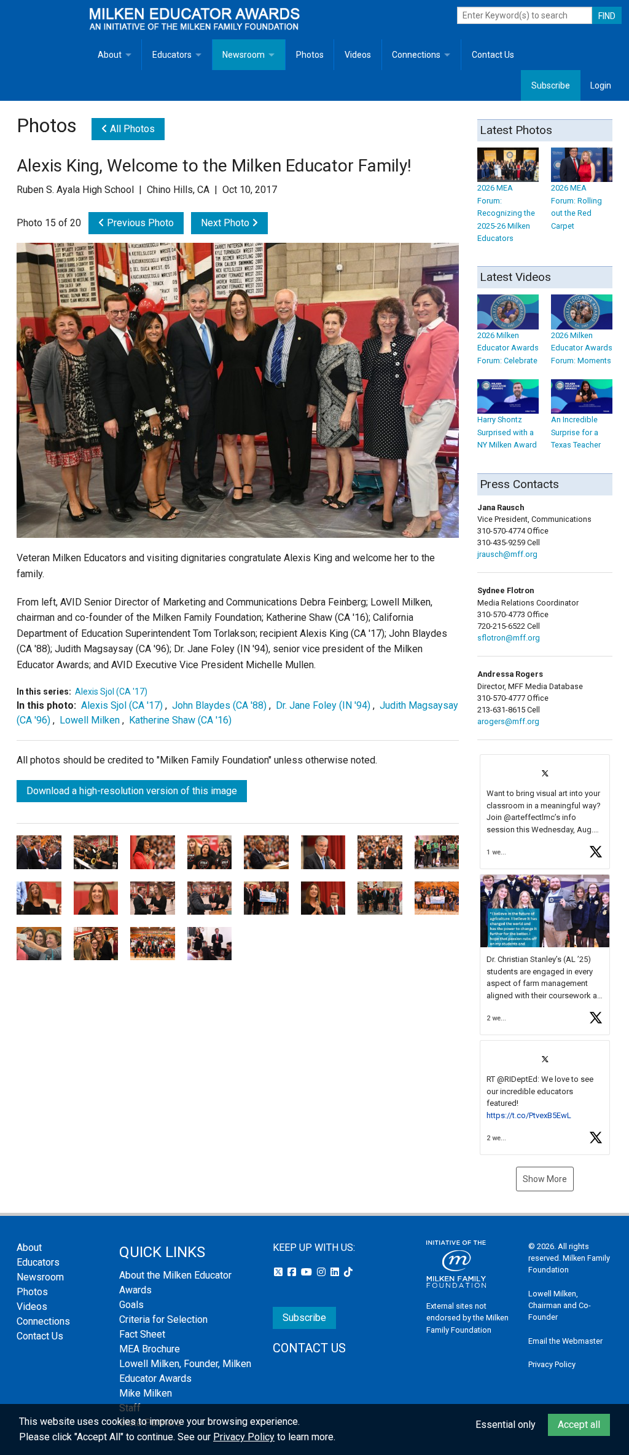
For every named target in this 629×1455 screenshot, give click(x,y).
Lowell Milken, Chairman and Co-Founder (559, 1305)
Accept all (579, 1424)
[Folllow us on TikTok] (348, 1272)
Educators (172, 55)
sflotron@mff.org (508, 637)
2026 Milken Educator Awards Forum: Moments (581, 348)
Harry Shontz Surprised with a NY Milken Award (507, 432)
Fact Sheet (142, 1334)
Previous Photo (139, 223)
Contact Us (493, 55)
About (110, 55)
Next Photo (226, 223)
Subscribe (550, 85)
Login (600, 85)
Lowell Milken (91, 720)
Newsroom (243, 55)
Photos (310, 55)
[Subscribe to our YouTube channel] (308, 1272)
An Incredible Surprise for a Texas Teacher (576, 432)
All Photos (131, 129)
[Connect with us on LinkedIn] (336, 1272)
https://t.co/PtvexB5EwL (528, 1115)
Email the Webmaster (565, 1341)
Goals (131, 1305)
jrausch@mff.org (507, 554)
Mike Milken (145, 1393)
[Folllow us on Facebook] (293, 1272)
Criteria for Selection (163, 1319)
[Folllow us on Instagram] (322, 1272)
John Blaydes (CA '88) (219, 705)
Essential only (505, 1424)
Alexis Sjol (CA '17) (111, 691)
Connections (416, 55)
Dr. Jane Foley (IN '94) (323, 705)
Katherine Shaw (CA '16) (180, 720)
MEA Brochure (149, 1349)
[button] (544, 812)
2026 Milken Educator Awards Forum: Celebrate (508, 348)
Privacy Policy (552, 1364)
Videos (358, 55)
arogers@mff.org (508, 721)
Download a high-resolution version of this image (131, 791)
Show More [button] (545, 1179)
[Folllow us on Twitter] (279, 1272)
